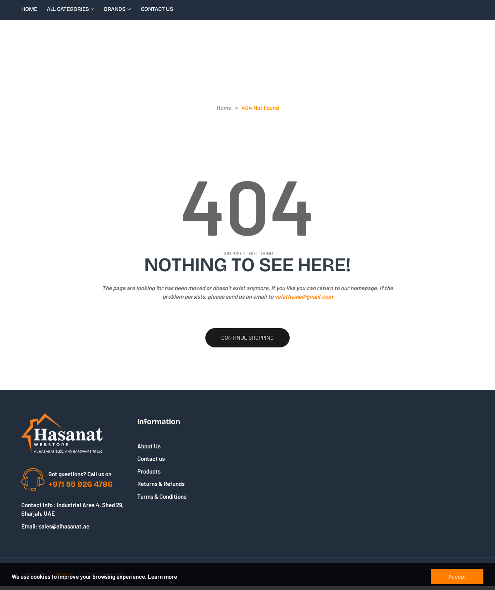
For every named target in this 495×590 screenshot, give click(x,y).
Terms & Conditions (161, 496)
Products (148, 471)
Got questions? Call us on (79, 473)
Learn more (162, 576)
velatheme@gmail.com (304, 296)
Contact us (151, 458)
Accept (457, 576)
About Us (148, 446)
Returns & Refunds (160, 483)
